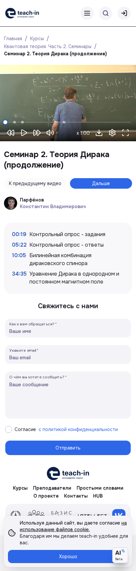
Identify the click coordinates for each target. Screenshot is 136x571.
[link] (22, 13)
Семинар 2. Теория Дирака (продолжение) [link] (55, 54)
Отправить (68, 448)
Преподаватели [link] (52, 488)
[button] (99, 132)
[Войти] (124, 13)
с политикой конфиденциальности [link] (78, 429)
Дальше (101, 183)
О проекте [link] (46, 496)
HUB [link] (98, 496)
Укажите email (22, 350)
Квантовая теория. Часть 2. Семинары (47, 46)
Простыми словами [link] (100, 488)
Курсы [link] (20, 488)
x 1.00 (83, 133)
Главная (13, 38)
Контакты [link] (76, 496)
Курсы (37, 38)
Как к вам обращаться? (32, 323)
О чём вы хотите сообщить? (36, 376)
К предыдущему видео (35, 183)
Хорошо (68, 556)
